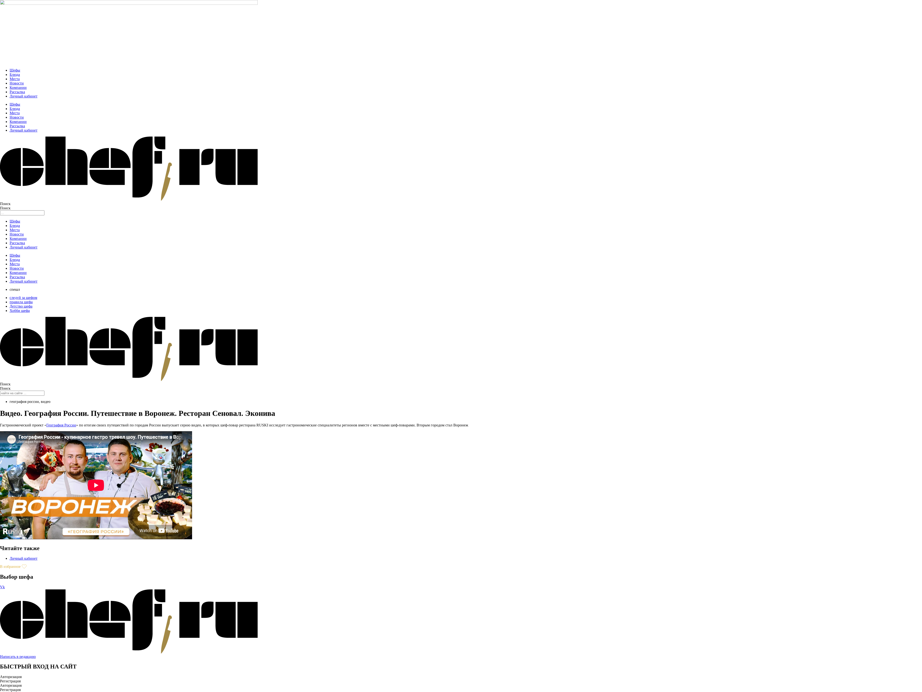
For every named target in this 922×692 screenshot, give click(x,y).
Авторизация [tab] (11, 677)
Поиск (5, 204)
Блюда (15, 75)
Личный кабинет (23, 96)
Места (15, 79)
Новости (17, 83)
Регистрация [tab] (10, 681)
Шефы (15, 70)
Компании (18, 87)
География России (61, 425)
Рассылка (17, 92)
